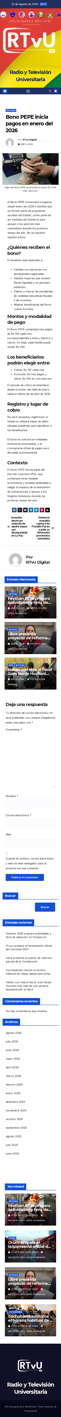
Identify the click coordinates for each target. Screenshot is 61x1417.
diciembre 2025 (15, 1101)
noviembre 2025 (16, 1110)
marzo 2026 (13, 1076)
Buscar (10, 896)
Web (8, 834)
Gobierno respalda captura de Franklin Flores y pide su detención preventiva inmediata (41, 528)
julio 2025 (12, 1145)
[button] (50, 91)
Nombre (12, 796)
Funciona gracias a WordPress (21, 1406)
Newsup (49, 1406)
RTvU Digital (30, 139)
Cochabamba (15, 1312)
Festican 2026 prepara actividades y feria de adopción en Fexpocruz (30, 602)
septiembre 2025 (16, 1127)
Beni (11, 665)
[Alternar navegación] (28, 91)
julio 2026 (12, 1041)
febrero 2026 (14, 1084)
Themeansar (30, 1411)
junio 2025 (12, 1153)
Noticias (11, 110)
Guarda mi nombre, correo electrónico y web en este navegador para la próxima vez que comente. (30, 863)
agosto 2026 (13, 1032)
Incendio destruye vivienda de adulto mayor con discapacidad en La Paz (19, 526)
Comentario (14, 729)
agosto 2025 (13, 1136)
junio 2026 (12, 1050)
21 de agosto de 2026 (25, 1215)
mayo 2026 (13, 1058)
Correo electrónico (18, 815)
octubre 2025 (14, 1119)
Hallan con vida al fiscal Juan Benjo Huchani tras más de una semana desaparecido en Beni (28, 986)
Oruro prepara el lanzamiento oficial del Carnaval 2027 (29, 1246)
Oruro (12, 1238)
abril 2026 (12, 1067)
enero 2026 (13, 1093)
